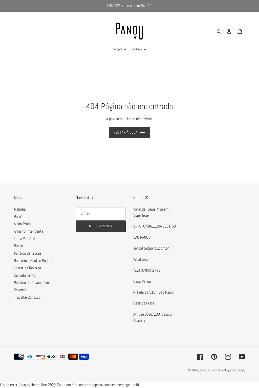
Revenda (20, 290)
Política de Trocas (27, 253)
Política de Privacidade (31, 282)
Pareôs (19, 216)
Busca (18, 246)
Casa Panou (142, 281)
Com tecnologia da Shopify (228, 370)
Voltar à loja (126, 132)
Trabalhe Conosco (27, 297)
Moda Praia (22, 224)
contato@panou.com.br (151, 248)
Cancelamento (24, 275)
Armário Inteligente (28, 231)
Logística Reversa (27, 268)
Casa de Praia (143, 303)
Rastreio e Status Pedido (33, 260)
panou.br (205, 370)
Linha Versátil (24, 238)
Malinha (20, 209)
